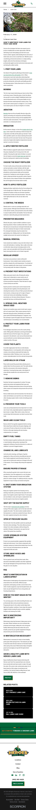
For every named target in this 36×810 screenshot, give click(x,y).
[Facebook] (20, 775)
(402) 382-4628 (18, 779)
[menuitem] (9, 800)
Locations (18, 760)
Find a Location (18, 783)
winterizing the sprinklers (18, 506)
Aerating (6, 113)
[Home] (18, 3)
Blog (18, 768)
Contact (18, 764)
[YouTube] (12, 775)
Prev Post (8, 677)
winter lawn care (21, 156)
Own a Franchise (18, 772)
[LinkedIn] (16, 775)
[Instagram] (24, 775)
